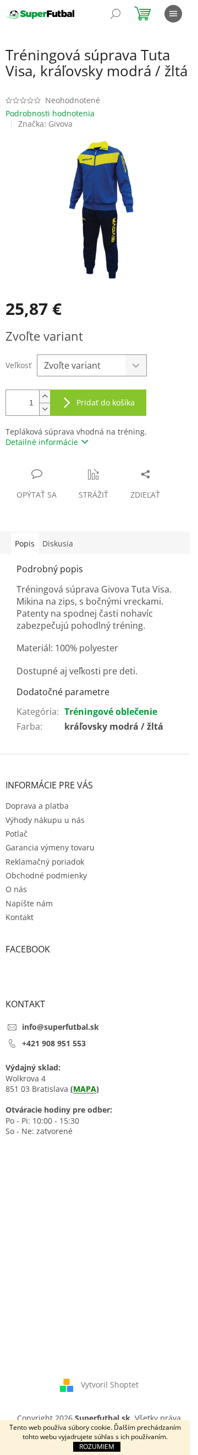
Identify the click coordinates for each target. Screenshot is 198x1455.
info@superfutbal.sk (60, 1027)
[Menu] (173, 14)
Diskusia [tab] (57, 543)
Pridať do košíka (105, 402)
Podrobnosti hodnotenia (50, 113)
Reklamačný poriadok (45, 861)
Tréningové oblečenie (110, 712)
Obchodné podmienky (46, 875)
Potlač (17, 833)
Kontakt (20, 917)
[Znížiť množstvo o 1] (44, 409)
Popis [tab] (25, 543)
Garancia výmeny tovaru (50, 847)
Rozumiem (96, 1446)
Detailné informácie (42, 442)
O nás (16, 889)
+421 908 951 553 (54, 1043)
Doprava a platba (37, 805)
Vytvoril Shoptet (110, 1384)
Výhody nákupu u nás (45, 820)
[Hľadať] (116, 14)
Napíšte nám (29, 903)
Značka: (45, 124)
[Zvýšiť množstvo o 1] (44, 396)
